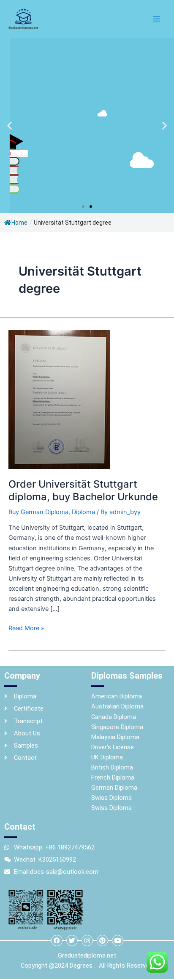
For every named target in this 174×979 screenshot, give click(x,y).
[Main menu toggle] (157, 19)
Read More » (26, 627)
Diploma (83, 512)
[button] (9, 125)
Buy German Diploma (38, 512)
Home (19, 222)
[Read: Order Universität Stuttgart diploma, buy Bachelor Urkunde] (59, 399)
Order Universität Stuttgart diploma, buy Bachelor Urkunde (83, 490)
